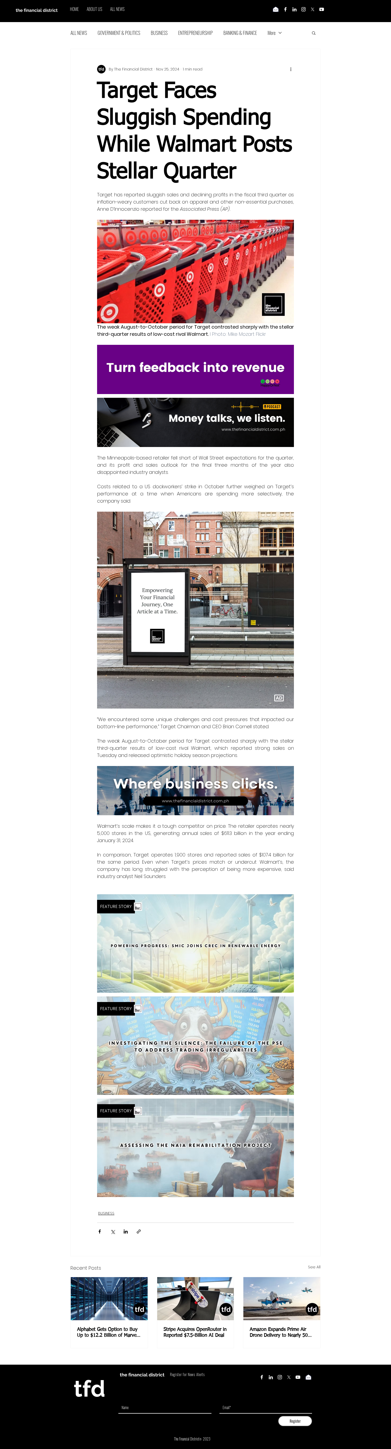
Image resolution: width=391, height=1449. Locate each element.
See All (314, 1267)
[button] (313, 33)
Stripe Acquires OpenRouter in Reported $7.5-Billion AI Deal (195, 1332)
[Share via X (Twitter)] (112, 1231)
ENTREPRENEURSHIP (195, 33)
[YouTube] (298, 1377)
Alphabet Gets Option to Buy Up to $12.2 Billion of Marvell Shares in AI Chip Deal (108, 1332)
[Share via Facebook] (99, 1231)
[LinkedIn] (294, 9)
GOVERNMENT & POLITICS (119, 33)
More (272, 33)
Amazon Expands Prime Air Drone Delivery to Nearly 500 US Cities (280, 1332)
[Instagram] (303, 9)
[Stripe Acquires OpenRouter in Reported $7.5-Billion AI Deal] (195, 1298)
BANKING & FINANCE (240, 33)
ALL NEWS (78, 33)
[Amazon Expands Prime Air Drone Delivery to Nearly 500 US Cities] (281, 1298)
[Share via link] (138, 1231)
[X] (312, 9)
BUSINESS (159, 33)
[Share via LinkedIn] (125, 1231)
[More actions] (291, 69)
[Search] (320, 11)
